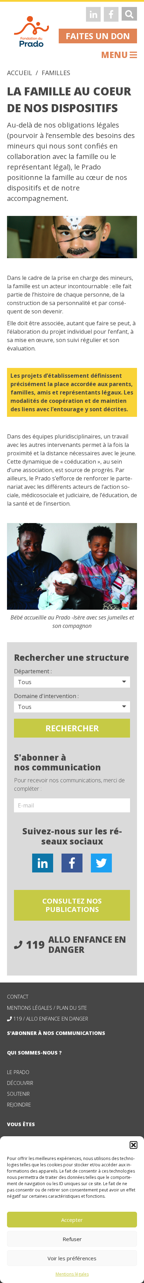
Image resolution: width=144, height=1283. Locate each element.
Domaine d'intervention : (46, 696)
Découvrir (20, 1083)
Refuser (72, 1238)
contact (17, 996)
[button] (133, 1144)
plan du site (72, 1008)
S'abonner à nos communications (56, 1033)
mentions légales (29, 1008)
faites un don (98, 36)
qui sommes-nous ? (34, 1052)
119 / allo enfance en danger (50, 1018)
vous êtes (21, 1124)
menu (115, 54)
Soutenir (18, 1093)
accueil (19, 72)
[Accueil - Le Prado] (31, 31)
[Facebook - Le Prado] (111, 14)
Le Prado (18, 1072)
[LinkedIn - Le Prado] (93, 14)
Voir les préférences (72, 1258)
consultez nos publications (72, 905)
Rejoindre (19, 1104)
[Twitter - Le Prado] (101, 863)
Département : (33, 671)
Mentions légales (72, 1274)
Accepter (72, 1219)
